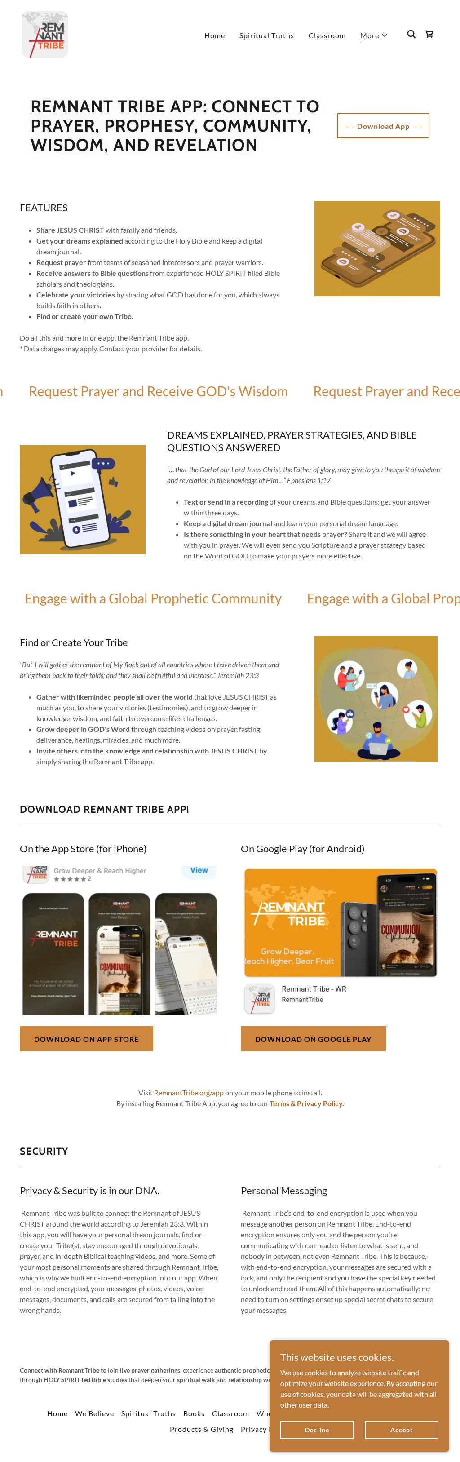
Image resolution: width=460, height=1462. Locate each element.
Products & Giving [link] (202, 1429)
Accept (401, 1430)
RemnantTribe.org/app (189, 1092)
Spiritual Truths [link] (266, 35)
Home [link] (214, 35)
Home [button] (57, 1413)
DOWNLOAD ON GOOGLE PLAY (313, 1039)
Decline (317, 1430)
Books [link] (194, 1413)
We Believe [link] (94, 1413)
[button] (374, 36)
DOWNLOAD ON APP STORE (86, 1039)
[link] (45, 33)
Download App (383, 126)
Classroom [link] (327, 35)
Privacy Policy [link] (265, 1429)
